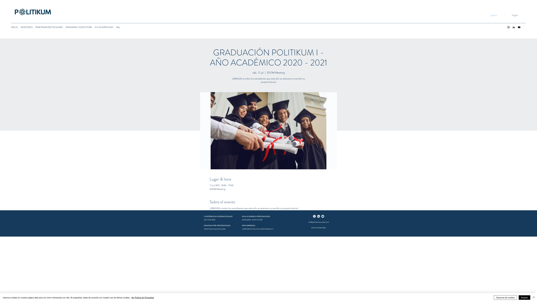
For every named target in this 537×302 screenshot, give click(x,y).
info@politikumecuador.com (318, 222)
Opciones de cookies (505, 297)
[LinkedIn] (513, 27)
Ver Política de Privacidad (142, 297)
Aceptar (524, 297)
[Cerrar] (533, 297)
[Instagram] (508, 27)
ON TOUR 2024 (209, 220)
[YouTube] (519, 27)
